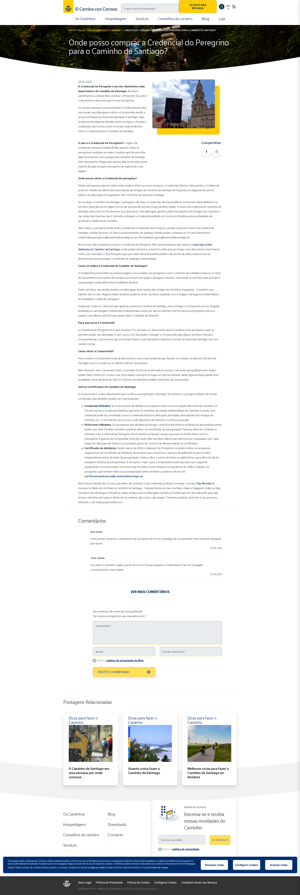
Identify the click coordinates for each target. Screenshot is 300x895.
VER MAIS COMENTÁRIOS (150, 592)
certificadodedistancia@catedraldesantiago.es (113, 476)
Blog (205, 19)
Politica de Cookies (138, 882)
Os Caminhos (85, 19)
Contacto (115, 835)
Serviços (142, 19)
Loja (222, 19)
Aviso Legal (84, 882)
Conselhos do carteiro (175, 19)
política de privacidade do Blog (124, 660)
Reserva (198, 6)
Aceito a (120, 660)
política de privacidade (185, 849)
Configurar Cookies (165, 882)
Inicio (72, 30)
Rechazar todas (214, 865)
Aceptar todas (279, 865)
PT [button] (228, 6)
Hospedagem (115, 19)
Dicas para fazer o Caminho (105, 30)
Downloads (117, 824)
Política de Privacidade (109, 882)
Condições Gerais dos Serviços (199, 882)
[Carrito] (234, 6)
